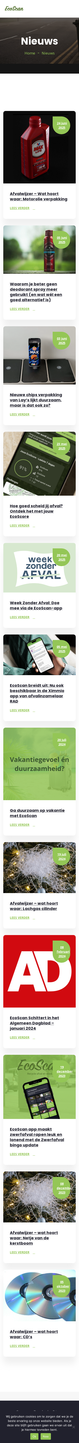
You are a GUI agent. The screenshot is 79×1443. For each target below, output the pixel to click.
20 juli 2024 (61, 742)
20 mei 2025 (62, 557)
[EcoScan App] (14, 8)
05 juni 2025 (62, 240)
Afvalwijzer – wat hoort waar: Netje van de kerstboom (34, 1238)
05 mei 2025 (62, 649)
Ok (34, 1436)
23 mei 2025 (62, 446)
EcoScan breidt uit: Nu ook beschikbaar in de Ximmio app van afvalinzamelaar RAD (37, 693)
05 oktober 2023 (63, 1286)
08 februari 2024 (63, 951)
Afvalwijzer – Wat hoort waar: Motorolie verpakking (38, 196)
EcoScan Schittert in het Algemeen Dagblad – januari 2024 (34, 1023)
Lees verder (19, 208)
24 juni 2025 (62, 125)
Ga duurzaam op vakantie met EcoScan (37, 813)
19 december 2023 (63, 1071)
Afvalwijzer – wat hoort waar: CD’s (34, 1334)
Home (30, 53)
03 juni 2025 (62, 340)
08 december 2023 (63, 1188)
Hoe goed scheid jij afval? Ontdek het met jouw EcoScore (36, 511)
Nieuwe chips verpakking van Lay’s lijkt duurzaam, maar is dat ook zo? (36, 400)
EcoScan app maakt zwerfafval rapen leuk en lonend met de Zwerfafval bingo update (37, 1137)
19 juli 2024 (61, 856)
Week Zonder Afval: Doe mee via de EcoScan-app (36, 605)
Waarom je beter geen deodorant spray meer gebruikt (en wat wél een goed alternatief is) (36, 292)
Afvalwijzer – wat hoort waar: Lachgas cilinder (34, 906)
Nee (46, 1436)
